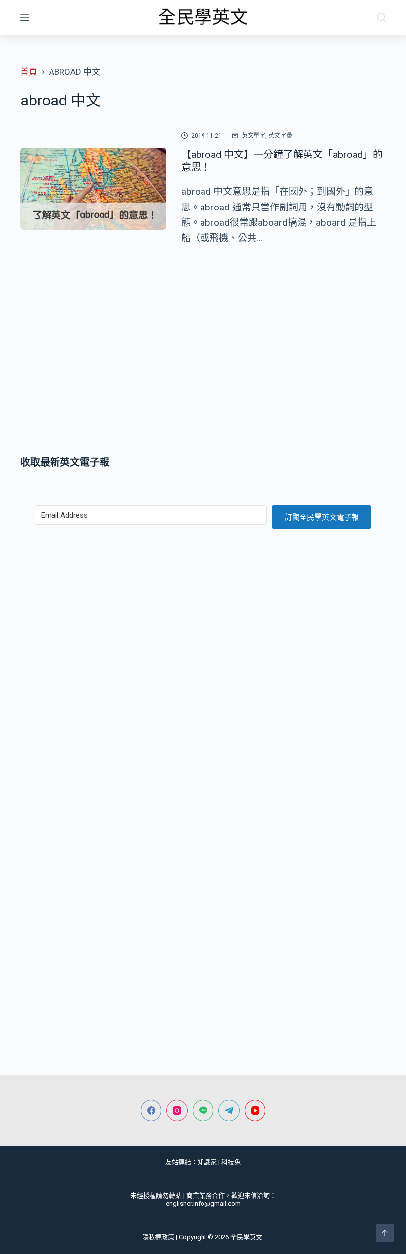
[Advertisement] (203, 365)
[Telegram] (229, 1110)
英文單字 (253, 135)
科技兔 (231, 1162)
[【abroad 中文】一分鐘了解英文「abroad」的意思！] (93, 189)
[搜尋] (381, 17)
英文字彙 (280, 135)
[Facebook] (151, 1110)
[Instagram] (177, 1110)
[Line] (203, 1110)
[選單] (24, 17)
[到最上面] (385, 1233)
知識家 (207, 1162)
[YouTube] (255, 1110)
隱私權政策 (158, 1237)
